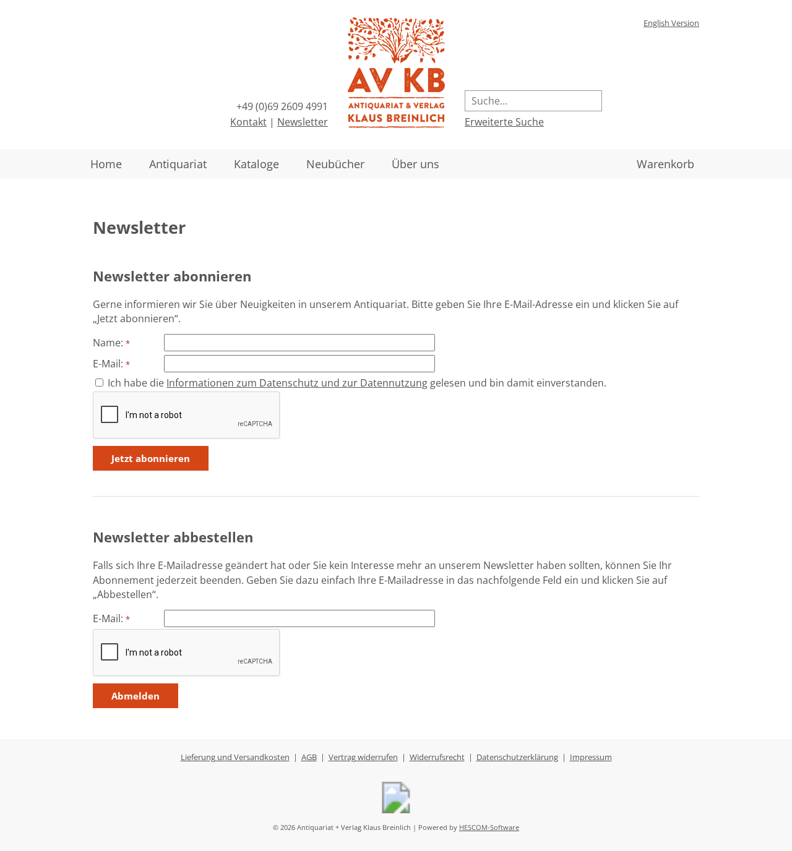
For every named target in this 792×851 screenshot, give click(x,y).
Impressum (591, 757)
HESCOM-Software (489, 827)
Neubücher (335, 163)
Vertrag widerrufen (363, 757)
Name (107, 342)
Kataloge (256, 163)
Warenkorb (665, 163)
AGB (309, 757)
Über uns (415, 163)
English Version (671, 22)
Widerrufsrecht (437, 757)
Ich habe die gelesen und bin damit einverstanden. (357, 383)
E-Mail (107, 363)
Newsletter (302, 122)
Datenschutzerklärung (517, 757)
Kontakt (248, 122)
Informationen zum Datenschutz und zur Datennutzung (297, 383)
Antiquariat (178, 163)
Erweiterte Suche (504, 122)
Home (106, 163)
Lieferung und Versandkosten (235, 757)
